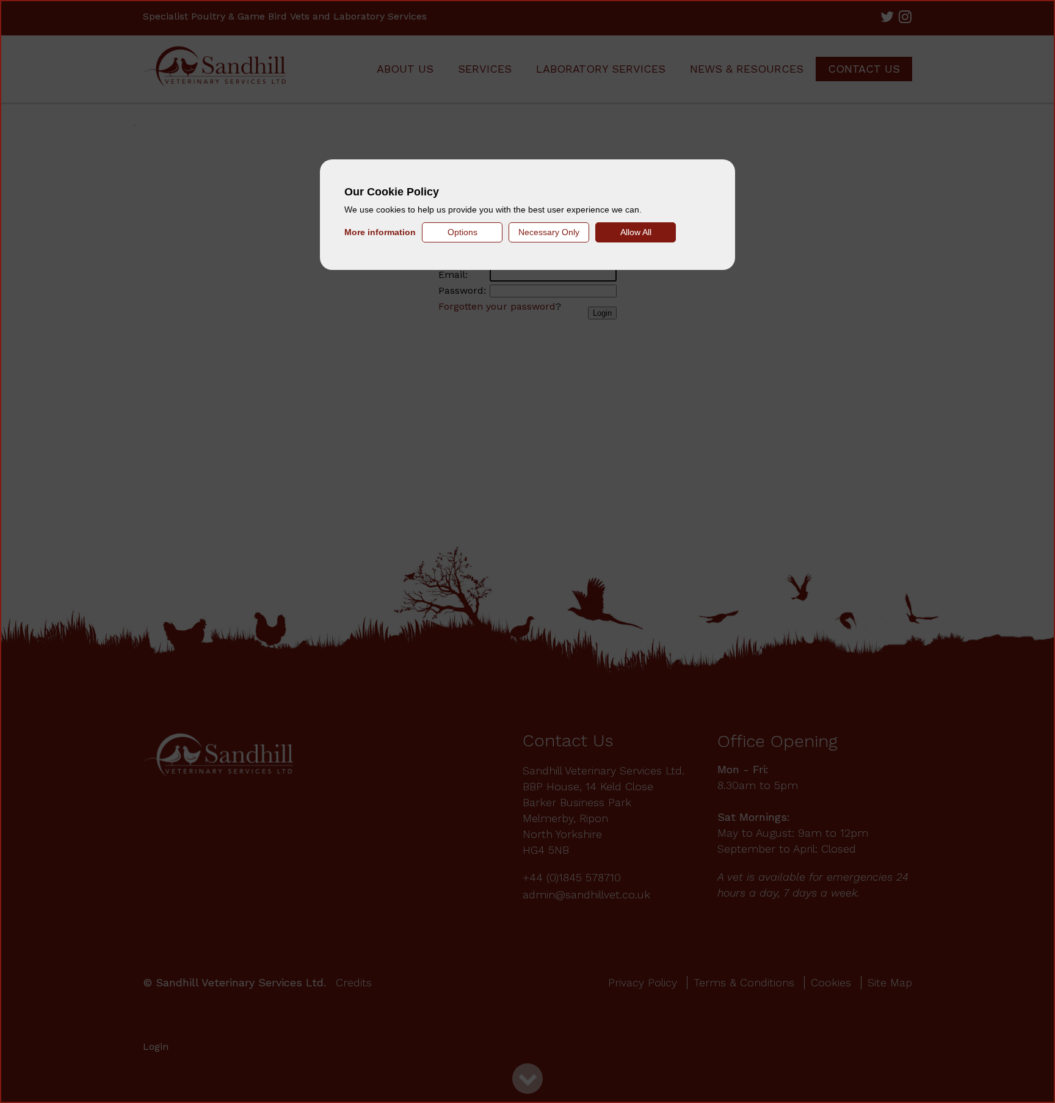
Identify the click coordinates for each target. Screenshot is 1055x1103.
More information (380, 232)
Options (462, 232)
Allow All (635, 232)
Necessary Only (548, 232)
